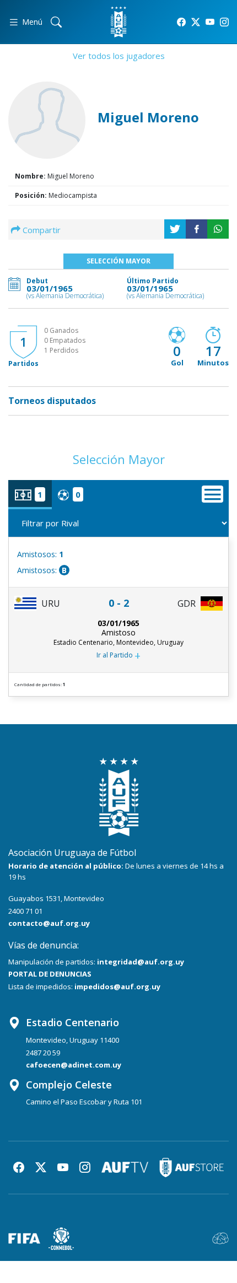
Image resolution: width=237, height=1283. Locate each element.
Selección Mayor (118, 261)
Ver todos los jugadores (119, 55)
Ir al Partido (118, 655)
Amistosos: (40, 554)
